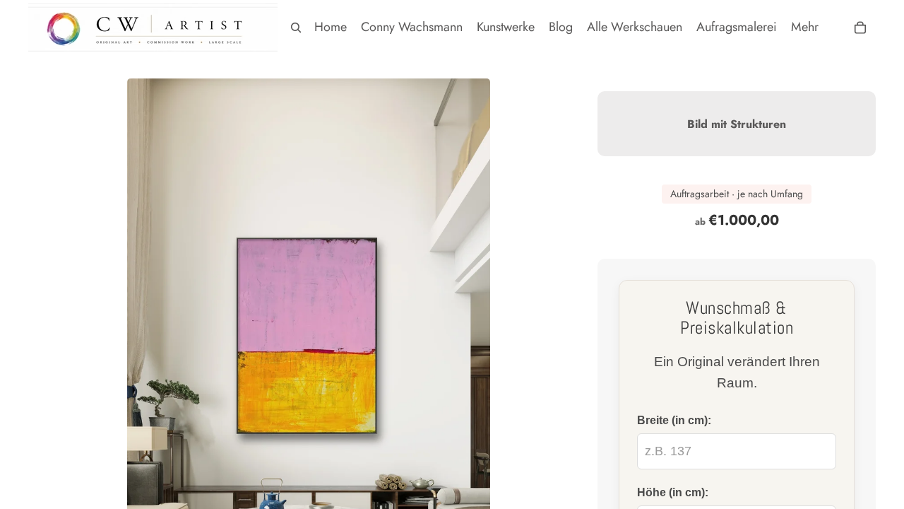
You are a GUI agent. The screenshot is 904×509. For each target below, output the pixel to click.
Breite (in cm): (674, 420)
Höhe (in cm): (672, 492)
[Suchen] (295, 27)
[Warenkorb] (860, 27)
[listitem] (805, 27)
